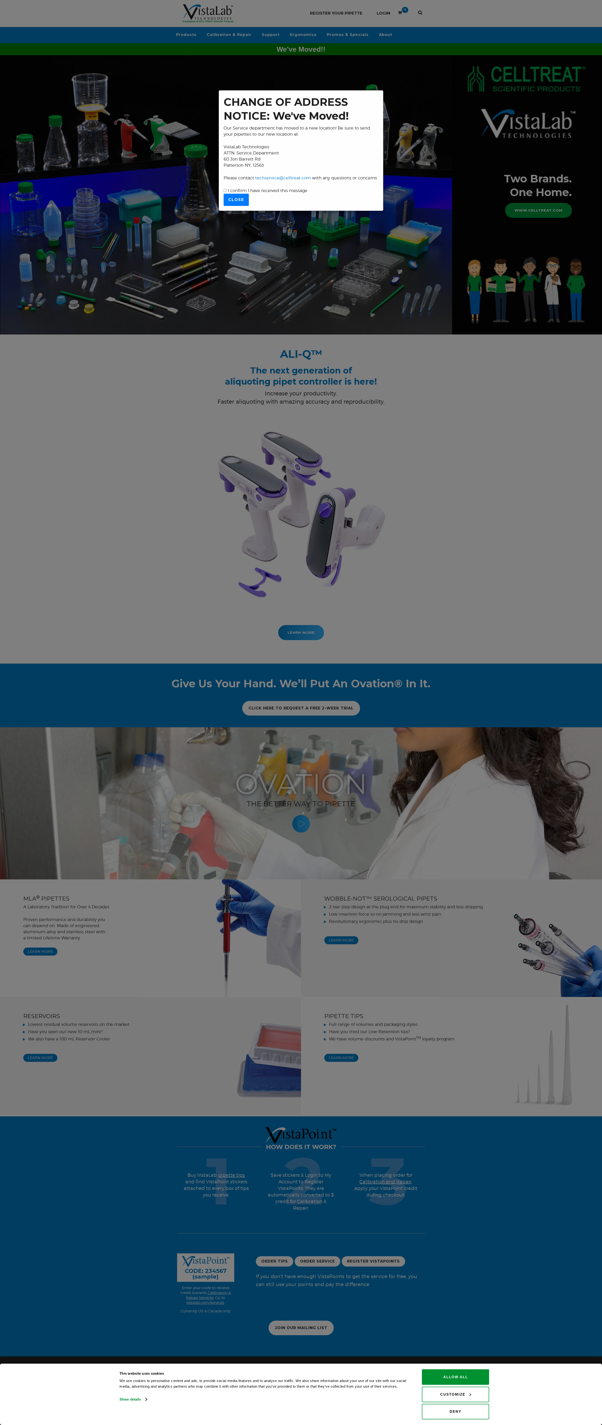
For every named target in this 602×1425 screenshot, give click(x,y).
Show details (130, 1399)
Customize (452, 1394)
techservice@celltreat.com (283, 177)
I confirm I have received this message (267, 190)
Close (236, 199)
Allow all (455, 1377)
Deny (455, 1411)
